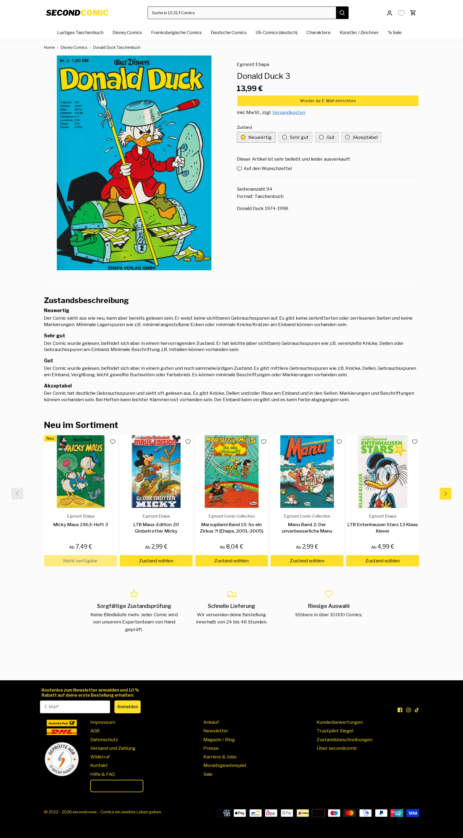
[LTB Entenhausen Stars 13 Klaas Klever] (382, 471)
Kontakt (99, 765)
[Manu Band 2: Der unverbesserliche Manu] (307, 471)
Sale (207, 774)
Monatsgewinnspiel (224, 765)
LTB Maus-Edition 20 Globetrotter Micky (156, 524)
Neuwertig (260, 137)
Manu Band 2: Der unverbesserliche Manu (307, 524)
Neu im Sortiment (81, 425)
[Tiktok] (417, 710)
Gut (331, 137)
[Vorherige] (17, 494)
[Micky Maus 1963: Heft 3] (80, 471)
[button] (328, 101)
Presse (211, 748)
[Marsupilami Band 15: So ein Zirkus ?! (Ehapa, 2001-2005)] (231, 471)
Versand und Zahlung (113, 748)
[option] (134, 163)
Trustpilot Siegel (335, 730)
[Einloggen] (389, 12)
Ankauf (211, 722)
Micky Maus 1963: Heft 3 (80, 520)
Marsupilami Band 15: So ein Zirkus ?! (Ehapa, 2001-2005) (231, 524)
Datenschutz (104, 739)
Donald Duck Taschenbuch (116, 47)
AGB (95, 730)
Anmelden (127, 706)
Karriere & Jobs (220, 756)
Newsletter (215, 730)
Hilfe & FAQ (102, 774)
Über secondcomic (337, 748)
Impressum (102, 722)
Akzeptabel (365, 137)
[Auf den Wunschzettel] (110, 441)
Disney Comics (74, 47)
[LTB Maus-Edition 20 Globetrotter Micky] (156, 471)
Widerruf (100, 756)
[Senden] (342, 13)
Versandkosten (288, 112)
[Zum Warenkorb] (413, 12)
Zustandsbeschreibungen (344, 739)
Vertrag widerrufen (116, 786)
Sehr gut (299, 137)
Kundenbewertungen (340, 722)
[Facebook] (400, 710)
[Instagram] (408, 710)
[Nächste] (445, 494)
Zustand (244, 127)
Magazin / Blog (219, 739)
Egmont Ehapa (253, 64)
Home (49, 47)
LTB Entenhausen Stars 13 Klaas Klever (383, 524)
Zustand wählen (156, 560)
